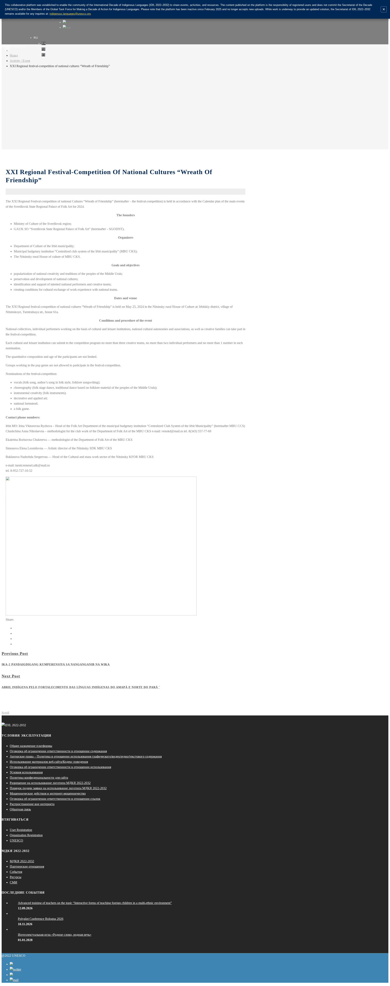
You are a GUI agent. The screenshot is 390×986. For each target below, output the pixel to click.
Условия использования (26, 772)
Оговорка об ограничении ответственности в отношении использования (60, 767)
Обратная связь (20, 809)
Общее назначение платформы (31, 746)
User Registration (21, 830)
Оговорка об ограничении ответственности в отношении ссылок (55, 798)
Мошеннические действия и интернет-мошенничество (48, 793)
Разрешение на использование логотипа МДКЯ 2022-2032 (50, 783)
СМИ (13, 882)
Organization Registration (26, 835)
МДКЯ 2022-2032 (22, 861)
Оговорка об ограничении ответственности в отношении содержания (58, 751)
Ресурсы (15, 877)
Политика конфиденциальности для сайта (39, 777)
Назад (14, 55)
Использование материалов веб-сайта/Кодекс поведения (49, 761)
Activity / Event (20, 60)
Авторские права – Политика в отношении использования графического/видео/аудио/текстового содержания (86, 756)
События (16, 872)
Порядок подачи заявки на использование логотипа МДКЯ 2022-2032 (58, 788)
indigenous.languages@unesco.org (70, 13)
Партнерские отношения (27, 866)
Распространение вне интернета (32, 804)
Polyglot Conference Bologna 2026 (40, 918)
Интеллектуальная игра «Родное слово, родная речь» (54, 934)
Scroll (5, 712)
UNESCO (16, 840)
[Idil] (7, 493)
